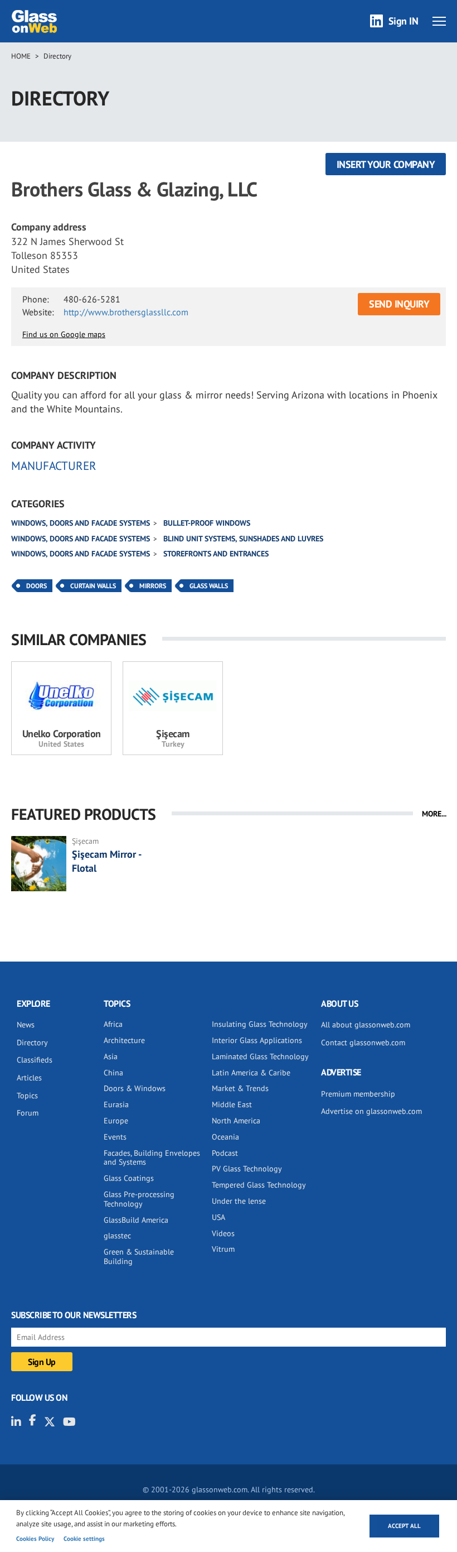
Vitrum (223, 1249)
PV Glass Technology (247, 1169)
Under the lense (239, 1201)
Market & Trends (240, 1088)
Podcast (225, 1153)
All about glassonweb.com (365, 1025)
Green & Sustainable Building (139, 1256)
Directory (57, 56)
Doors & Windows (135, 1088)
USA (218, 1217)
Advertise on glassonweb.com (371, 1111)
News (26, 1025)
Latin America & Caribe (251, 1073)
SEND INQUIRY (399, 303)
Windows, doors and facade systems (80, 523)
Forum (27, 1113)
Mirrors (152, 586)
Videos (223, 1233)
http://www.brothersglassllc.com (126, 312)
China (113, 1073)
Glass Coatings (129, 1178)
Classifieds (34, 1060)
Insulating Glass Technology (260, 1024)
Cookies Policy (35, 1539)
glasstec (117, 1236)
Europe (116, 1121)
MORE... (434, 814)
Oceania (225, 1137)
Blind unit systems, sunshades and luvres (243, 539)
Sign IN (403, 21)
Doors (36, 586)
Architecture (124, 1040)
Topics (27, 1095)
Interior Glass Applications (257, 1040)
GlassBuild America (136, 1220)
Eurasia (116, 1104)
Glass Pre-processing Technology (139, 1199)
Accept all (404, 1526)
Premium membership (358, 1094)
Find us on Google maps (63, 334)
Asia (111, 1056)
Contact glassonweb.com (363, 1042)
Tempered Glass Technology (259, 1185)
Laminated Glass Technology (260, 1056)
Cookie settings (84, 1539)
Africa (113, 1024)
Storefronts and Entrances (216, 554)
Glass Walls (208, 586)
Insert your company (386, 164)
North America (236, 1121)
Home (21, 56)
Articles (29, 1078)
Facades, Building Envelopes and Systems (152, 1157)
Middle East (232, 1104)
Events (115, 1137)
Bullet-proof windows (206, 523)
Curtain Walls (93, 586)
